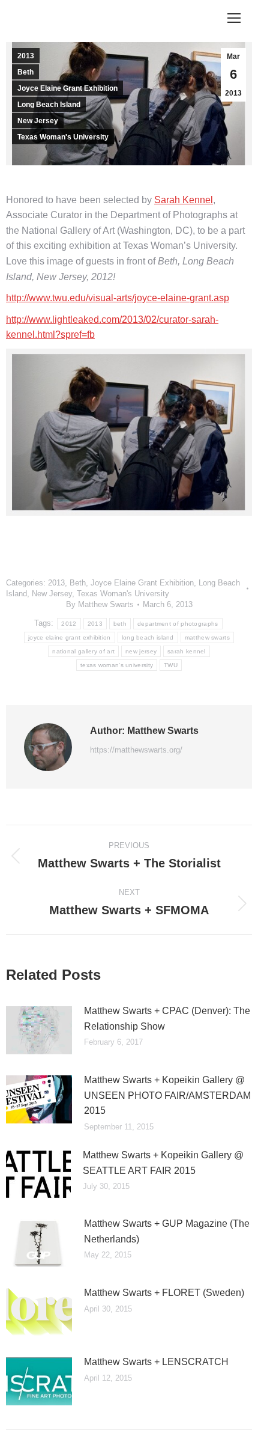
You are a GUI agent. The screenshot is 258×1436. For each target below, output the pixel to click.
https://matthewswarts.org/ (136, 749)
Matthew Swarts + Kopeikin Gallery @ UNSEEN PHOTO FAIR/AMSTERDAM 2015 (167, 1095)
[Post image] (39, 1030)
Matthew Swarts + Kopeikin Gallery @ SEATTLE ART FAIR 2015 (163, 1163)
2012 (68, 623)
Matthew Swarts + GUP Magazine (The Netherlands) (167, 1231)
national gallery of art (83, 651)
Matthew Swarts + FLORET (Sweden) (164, 1293)
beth (120, 623)
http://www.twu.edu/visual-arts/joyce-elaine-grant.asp (117, 298)
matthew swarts (207, 637)
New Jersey (37, 121)
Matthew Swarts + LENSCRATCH (156, 1362)
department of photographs (177, 623)
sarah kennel (186, 651)
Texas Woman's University (63, 137)
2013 (25, 56)
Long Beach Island (48, 104)
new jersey (141, 651)
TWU (171, 665)
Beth (25, 72)
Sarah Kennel (183, 200)
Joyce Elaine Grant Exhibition (67, 88)
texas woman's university (116, 665)
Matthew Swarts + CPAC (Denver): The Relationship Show (167, 1018)
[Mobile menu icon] (234, 18)
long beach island (148, 637)
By (100, 604)
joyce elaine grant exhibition (69, 637)
